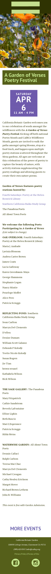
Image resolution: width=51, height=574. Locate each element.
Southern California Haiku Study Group (24, 203)
